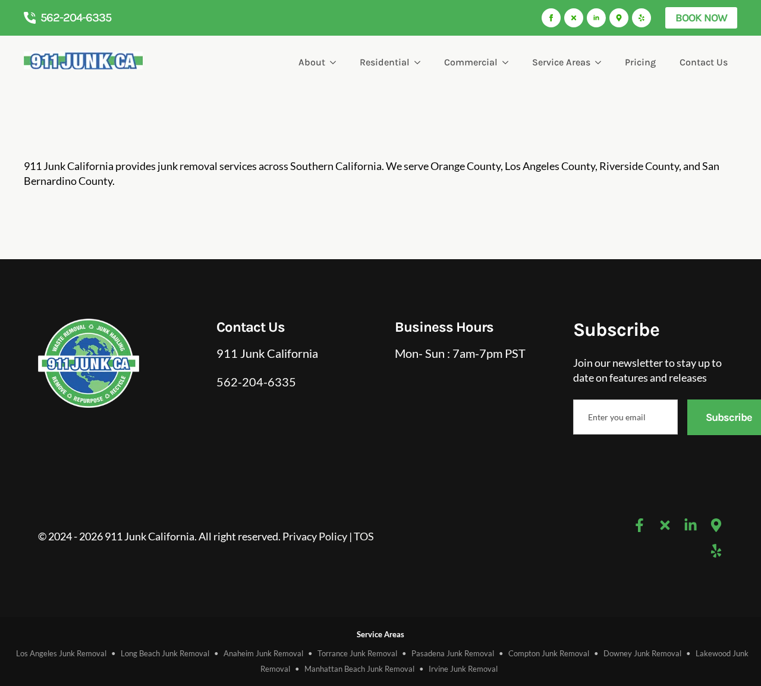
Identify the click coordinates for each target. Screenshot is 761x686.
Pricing (640, 62)
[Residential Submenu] (420, 62)
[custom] (573, 17)
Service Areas (561, 62)
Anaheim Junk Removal (263, 653)
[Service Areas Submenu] (600, 62)
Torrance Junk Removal (357, 653)
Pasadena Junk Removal (452, 653)
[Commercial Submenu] (508, 62)
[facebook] (551, 17)
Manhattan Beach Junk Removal (359, 669)
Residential (385, 62)
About (311, 62)
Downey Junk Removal (642, 653)
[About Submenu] (335, 62)
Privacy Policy (314, 536)
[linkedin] (596, 17)
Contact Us (704, 62)
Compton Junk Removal (548, 653)
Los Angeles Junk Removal (61, 653)
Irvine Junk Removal (463, 669)
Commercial (471, 62)
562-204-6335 (256, 382)
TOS (364, 536)
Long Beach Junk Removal (165, 653)
